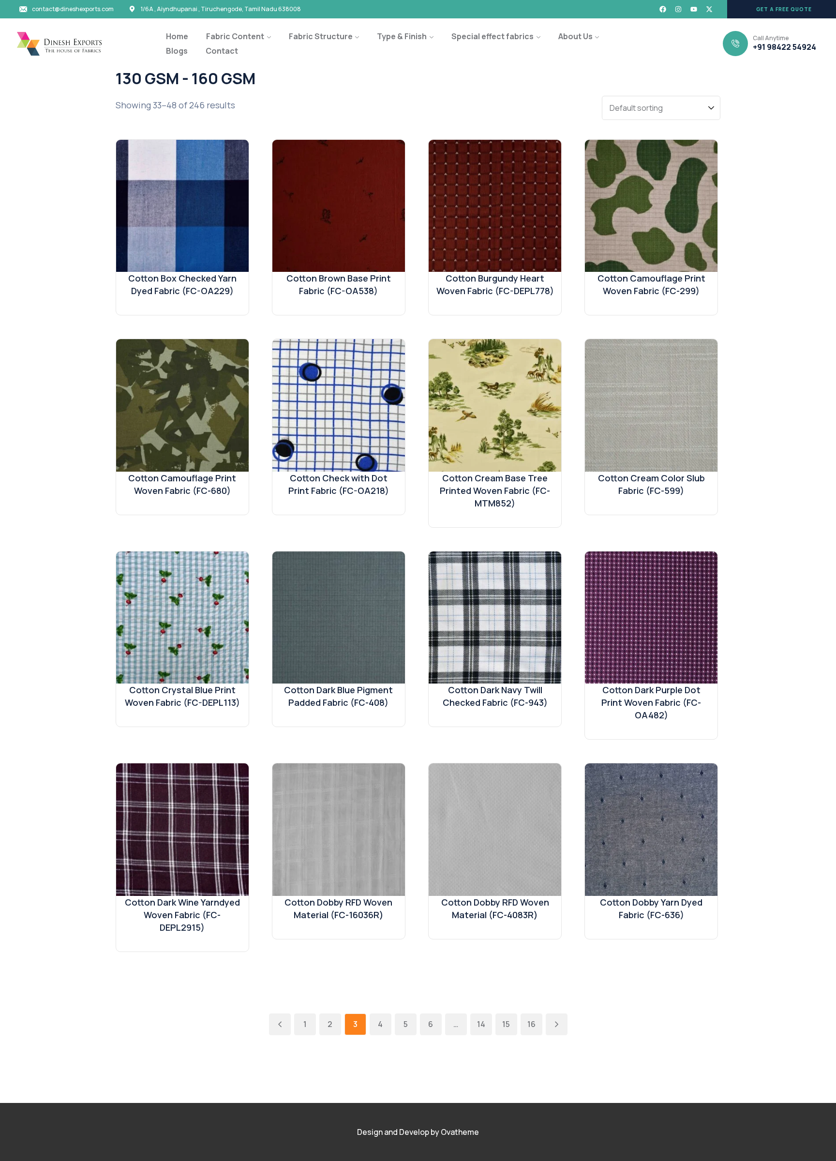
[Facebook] (662, 9)
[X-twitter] (709, 9)
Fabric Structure (321, 36)
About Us (575, 36)
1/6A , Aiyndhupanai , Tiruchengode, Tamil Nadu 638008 (221, 9)
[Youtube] (693, 9)
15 (506, 1024)
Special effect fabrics (492, 36)
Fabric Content (235, 36)
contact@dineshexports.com (73, 9)
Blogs (177, 50)
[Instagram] (678, 9)
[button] (781, 9)
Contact (222, 50)
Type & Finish (402, 36)
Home (177, 36)
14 (481, 1024)
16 (531, 1024)
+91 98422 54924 (784, 47)
